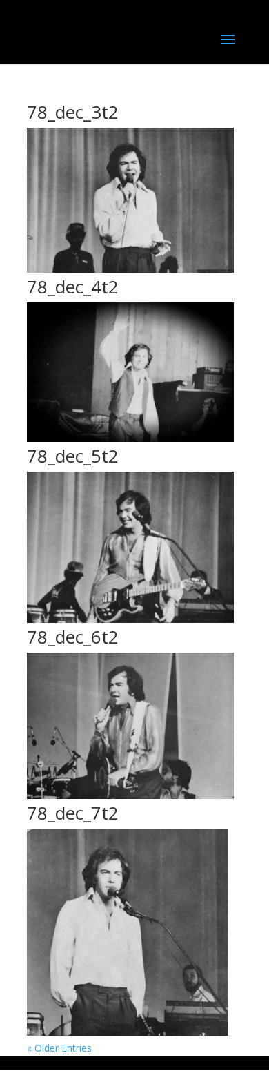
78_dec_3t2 (73, 111)
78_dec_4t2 (73, 286)
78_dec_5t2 (73, 455)
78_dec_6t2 (73, 636)
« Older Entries (59, 1047)
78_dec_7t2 (73, 812)
